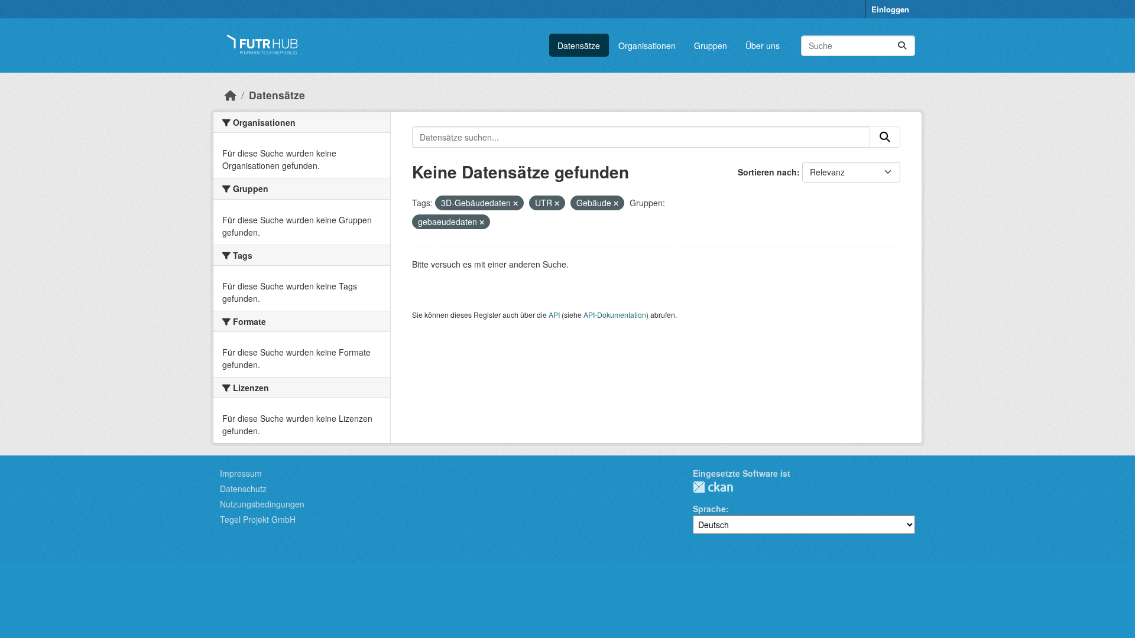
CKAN (713, 487)
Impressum (241, 473)
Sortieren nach (767, 172)
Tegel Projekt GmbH (258, 519)
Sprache (709, 509)
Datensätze (578, 45)
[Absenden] (902, 45)
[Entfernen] (515, 203)
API (554, 315)
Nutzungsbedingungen (262, 504)
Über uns (762, 45)
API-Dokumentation (614, 315)
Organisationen (647, 45)
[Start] (230, 94)
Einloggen (890, 9)
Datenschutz (243, 488)
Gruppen (710, 45)
